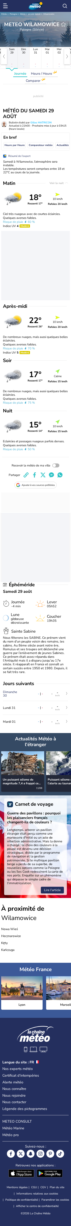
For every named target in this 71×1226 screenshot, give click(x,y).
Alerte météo (12, 1082)
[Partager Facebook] (34, 475)
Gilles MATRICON (41, 122)
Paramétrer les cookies (55, 1199)
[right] (67, 56)
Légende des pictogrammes (24, 1108)
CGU (34, 1187)
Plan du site (57, 1187)
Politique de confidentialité (21, 1200)
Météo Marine (13, 1128)
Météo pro (10, 1135)
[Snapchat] (31, 1154)
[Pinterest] (50, 1154)
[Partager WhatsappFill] (60, 475)
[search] (65, 6)
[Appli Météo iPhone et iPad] (21, 1173)
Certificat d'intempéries (20, 1075)
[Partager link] (26, 475)
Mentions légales (17, 1187)
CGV (43, 1187)
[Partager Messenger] (51, 475)
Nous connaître (14, 1088)
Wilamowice (48, 14)
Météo (4, 14)
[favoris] (63, 24)
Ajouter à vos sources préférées (38, 485)
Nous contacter (14, 1102)
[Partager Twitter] (43, 475)
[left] (4, 56)
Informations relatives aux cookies (37, 1193)
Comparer (33, 80)
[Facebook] (11, 1154)
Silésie (22, 14)
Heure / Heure (42, 73)
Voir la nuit (57, 183)
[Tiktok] (60, 1154)
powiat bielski (34, 14)
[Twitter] (21, 1154)
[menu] (6, 6)
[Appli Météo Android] (50, 1173)
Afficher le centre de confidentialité (37, 1206)
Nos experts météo (17, 1068)
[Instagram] (40, 1154)
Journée (20, 73)
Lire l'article (52, 890)
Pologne (13, 14)
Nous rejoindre (14, 1095)
